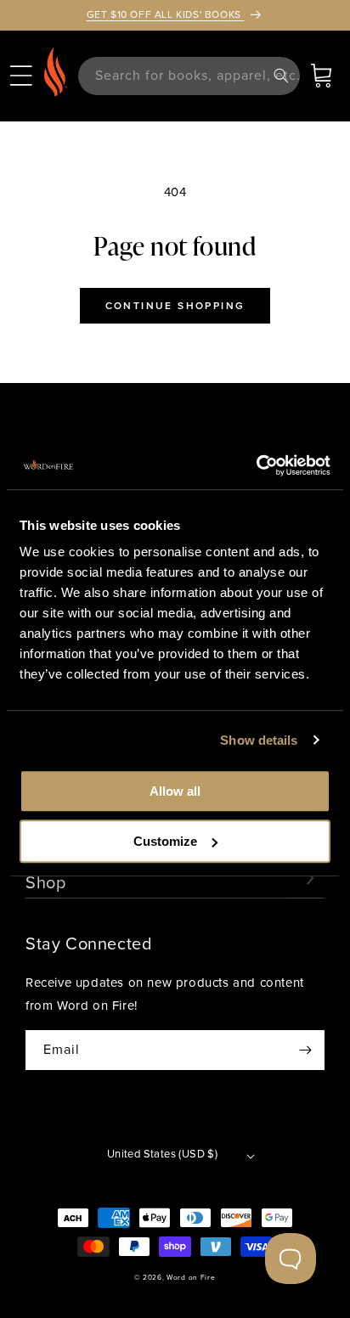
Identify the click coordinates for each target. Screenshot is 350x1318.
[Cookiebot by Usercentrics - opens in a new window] (256, 465)
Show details (258, 740)
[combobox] (189, 76)
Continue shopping (175, 305)
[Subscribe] (305, 1050)
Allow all (175, 791)
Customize (165, 841)
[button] (21, 75)
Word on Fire (191, 1277)
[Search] (281, 75)
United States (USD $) (162, 1154)
